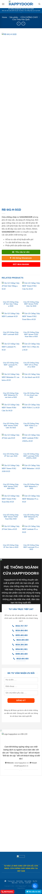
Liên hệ (28, 882)
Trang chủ (11, 881)
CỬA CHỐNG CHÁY (29, 17)
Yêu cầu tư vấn (34, 891)
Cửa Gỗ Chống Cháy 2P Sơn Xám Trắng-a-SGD (11, 304)
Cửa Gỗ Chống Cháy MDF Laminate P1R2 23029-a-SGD (31, 456)
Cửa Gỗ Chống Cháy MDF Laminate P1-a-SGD (31, 547)
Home (4, 17)
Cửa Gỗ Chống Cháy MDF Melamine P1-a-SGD (31, 517)
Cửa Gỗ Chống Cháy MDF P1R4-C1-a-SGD (31, 425)
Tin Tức (21, 882)
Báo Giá (15, 882)
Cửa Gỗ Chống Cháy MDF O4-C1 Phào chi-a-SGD (31, 365)
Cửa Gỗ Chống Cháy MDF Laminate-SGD (11, 333)
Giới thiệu (19, 881)
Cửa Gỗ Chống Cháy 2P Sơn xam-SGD (11, 455)
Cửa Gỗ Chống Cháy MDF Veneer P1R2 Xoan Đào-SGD (11, 517)
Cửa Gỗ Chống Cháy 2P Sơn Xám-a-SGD (11, 546)
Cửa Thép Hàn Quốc (21, 19)
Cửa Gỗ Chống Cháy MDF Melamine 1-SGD (31, 486)
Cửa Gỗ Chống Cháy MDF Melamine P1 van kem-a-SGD (11, 395)
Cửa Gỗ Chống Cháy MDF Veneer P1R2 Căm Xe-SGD (31, 304)
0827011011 (8, 892)
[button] (3, 4)
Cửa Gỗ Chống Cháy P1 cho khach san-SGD (31, 395)
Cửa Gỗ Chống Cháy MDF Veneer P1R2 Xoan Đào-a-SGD (31, 334)
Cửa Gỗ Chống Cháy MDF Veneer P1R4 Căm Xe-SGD (11, 425)
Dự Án (35, 881)
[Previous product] (23, 23)
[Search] (39, 4)
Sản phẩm (13, 17)
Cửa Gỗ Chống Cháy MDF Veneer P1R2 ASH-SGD (11, 486)
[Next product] (18, 23)
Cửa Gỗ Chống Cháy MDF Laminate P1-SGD (11, 365)
